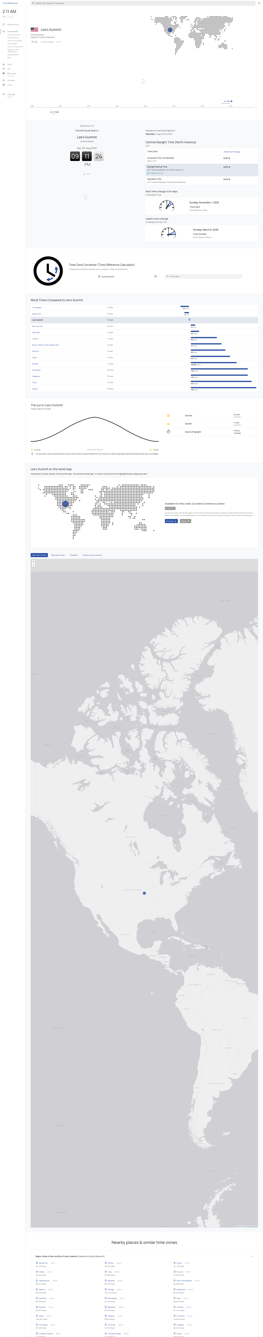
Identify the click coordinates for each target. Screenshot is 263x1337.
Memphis (109, 1281)
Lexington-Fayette (44, 1333)
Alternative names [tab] (58, 555)
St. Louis (178, 1272)
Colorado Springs (112, 1333)
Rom (57, 345)
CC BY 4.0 (170, 508)
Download (171, 521)
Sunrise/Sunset (12, 55)
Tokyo (34, 382)
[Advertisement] (92, 80)
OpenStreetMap (247, 1226)
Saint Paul (41, 1298)
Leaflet (239, 1226)
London (35, 339)
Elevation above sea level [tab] (92, 555)
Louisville (178, 1307)
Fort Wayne (41, 1325)
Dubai (34, 357)
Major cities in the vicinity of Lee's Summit (70, 1256)
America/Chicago (232, 151)
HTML (87, 173)
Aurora (177, 1333)
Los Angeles (37, 307)
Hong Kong (36, 370)
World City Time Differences (13, 51)
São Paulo (36, 332)
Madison (40, 1289)
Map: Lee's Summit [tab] (39, 555)
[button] (13, 69)
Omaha (40, 1272)
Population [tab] (74, 555)
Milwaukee (110, 1307)
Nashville (41, 1307)
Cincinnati (109, 1325)
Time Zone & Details (14, 41)
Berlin (34, 345)
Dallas (39, 1316)
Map (8, 58)
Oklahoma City (43, 1281)
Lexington (178, 1325)
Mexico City (36, 314)
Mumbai (35, 364)
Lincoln (177, 1263)
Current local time (13, 35)
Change (10, 17)
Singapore (36, 376)
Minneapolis (110, 1298)
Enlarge (185, 521)
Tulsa (108, 1272)
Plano (177, 1298)
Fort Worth (179, 1316)
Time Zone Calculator (15, 47)
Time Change (12, 44)
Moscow (35, 351)
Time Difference (13, 38)
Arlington (109, 1316)
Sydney (35, 389)
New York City (37, 326)
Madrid (52, 345)
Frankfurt (40, 345)
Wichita (108, 1263)
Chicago (109, 1289)
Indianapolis (179, 1289)
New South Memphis (182, 1281)
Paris (47, 345)
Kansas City (42, 1263)
